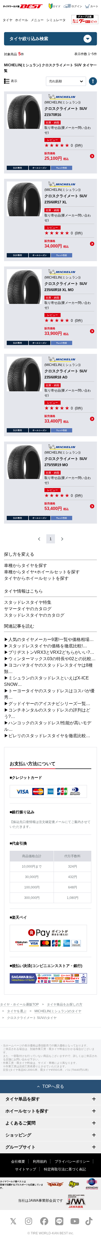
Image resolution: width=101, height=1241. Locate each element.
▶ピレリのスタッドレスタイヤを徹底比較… (47, 735)
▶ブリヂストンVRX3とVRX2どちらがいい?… (49, 652)
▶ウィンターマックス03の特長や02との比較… (50, 658)
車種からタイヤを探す (25, 565)
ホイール (21, 20)
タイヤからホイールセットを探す (36, 578)
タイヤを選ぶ (16, 1011)
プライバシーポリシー (72, 1161)
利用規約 (40, 1161)
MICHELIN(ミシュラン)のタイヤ (57, 1011)
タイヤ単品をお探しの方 (64, 1004)
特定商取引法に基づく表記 (65, 1169)
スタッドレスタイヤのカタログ (34, 615)
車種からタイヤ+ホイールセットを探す (42, 572)
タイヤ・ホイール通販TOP (19, 1004)
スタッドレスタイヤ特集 (27, 602)
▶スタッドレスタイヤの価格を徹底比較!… (45, 646)
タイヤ (7, 20)
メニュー (37, 20)
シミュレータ (56, 20)
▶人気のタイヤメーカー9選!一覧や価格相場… (49, 639)
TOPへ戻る (53, 1086)
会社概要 (18, 1161)
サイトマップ (25, 1169)
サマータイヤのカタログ (27, 608)
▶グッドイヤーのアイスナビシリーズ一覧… (47, 703)
